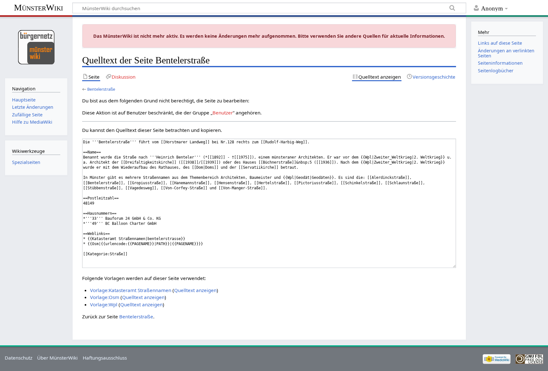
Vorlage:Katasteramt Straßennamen (130, 290)
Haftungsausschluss (105, 358)
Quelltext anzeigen (195, 290)
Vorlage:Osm (104, 297)
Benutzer (222, 112)
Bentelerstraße (101, 89)
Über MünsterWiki (57, 358)
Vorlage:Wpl (103, 304)
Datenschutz (18, 358)
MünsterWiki (38, 7)
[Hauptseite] (36, 46)
